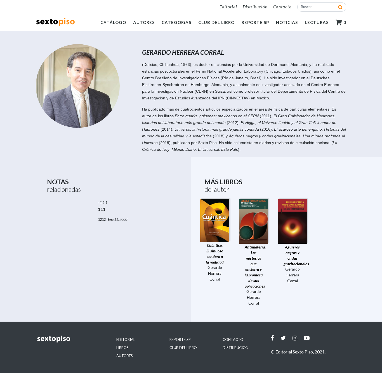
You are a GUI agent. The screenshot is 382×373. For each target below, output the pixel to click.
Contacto (282, 6)
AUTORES (144, 22)
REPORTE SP (255, 22)
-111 (103, 202)
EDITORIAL (125, 339)
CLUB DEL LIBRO (216, 22)
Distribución (255, 6)
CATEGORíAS (176, 22)
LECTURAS (317, 22)
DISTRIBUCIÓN (235, 347)
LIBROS (122, 347)
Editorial (228, 6)
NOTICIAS (287, 22)
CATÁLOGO (113, 22)
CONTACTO (233, 339)
